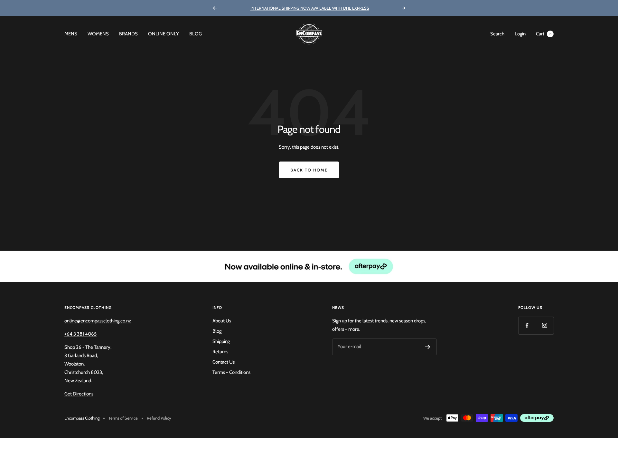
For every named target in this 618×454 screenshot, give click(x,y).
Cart (543, 34)
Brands (128, 34)
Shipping (221, 341)
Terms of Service (123, 418)
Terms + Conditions (231, 372)
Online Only (163, 34)
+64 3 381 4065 (80, 334)
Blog (195, 34)
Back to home (309, 169)
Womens (98, 34)
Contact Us (223, 362)
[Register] (427, 347)
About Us (221, 321)
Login (520, 34)
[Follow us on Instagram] (545, 325)
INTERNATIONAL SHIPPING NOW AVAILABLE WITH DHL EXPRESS (309, 8)
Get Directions (78, 394)
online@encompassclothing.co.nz (97, 321)
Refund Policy (159, 418)
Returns (220, 352)
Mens (70, 34)
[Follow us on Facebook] (527, 325)
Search (497, 34)
